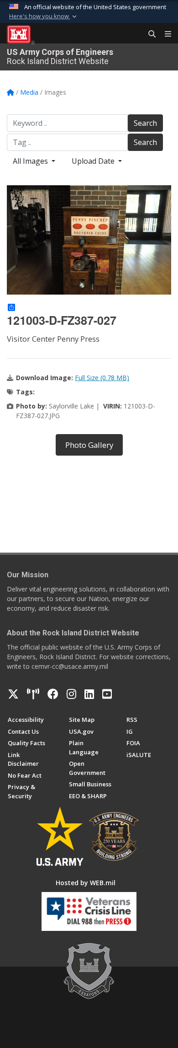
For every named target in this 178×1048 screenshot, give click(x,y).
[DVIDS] (33, 694)
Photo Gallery (89, 445)
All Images (31, 161)
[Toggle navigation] (164, 34)
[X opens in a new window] (13, 694)
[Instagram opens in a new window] (71, 694)
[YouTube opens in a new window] (107, 694)
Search (145, 123)
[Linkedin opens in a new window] (89, 694)
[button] (44, 16)
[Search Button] (149, 34)
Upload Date (94, 161)
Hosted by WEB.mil (85, 882)
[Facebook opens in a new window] (52, 694)
